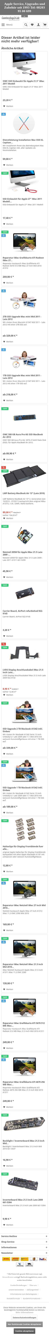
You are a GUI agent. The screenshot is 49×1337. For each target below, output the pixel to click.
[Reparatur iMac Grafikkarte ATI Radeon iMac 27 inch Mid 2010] (24, 241)
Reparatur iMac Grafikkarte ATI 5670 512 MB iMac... (24, 1024)
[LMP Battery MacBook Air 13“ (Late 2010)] (24, 476)
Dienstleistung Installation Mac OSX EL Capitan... (23, 141)
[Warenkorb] (44, 24)
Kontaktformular (13, 1298)
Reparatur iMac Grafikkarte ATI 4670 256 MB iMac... (24, 1083)
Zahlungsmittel (32, 1290)
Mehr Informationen (24, 1312)
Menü (9, 24)
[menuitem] (7, 24)
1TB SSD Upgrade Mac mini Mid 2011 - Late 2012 (22, 376)
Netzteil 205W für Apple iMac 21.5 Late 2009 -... (22, 553)
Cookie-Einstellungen (18, 1285)
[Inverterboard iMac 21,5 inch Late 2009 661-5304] (24, 1183)
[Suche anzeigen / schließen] (25, 24)
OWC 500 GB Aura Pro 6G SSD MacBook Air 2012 (23, 435)
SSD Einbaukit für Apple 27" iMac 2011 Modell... (22, 200)
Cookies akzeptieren (24, 1331)
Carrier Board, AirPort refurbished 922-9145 (23, 612)
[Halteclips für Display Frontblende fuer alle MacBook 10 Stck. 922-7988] (24, 829)
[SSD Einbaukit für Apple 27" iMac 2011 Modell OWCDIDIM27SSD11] (24, 182)
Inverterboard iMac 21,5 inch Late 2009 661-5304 (23, 1201)
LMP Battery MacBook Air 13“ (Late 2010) (24, 493)
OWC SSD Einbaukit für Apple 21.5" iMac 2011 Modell (23, 82)
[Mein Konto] (38, 24)
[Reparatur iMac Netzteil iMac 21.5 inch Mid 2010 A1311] (24, 947)
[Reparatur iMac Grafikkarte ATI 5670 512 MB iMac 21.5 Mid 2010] (24, 1006)
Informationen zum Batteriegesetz (23, 1294)
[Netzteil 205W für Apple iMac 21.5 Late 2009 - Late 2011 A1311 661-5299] (24, 535)
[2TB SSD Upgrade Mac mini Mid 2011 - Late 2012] (24, 299)
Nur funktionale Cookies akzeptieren (24, 1324)
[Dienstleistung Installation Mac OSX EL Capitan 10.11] (24, 123)
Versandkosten (8, 1277)
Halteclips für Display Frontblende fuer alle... (23, 847)
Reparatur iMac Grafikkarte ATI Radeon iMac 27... (23, 259)
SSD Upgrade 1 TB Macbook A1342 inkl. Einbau (23, 788)
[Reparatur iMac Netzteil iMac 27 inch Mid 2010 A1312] (24, 888)
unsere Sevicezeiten (16, 1290)
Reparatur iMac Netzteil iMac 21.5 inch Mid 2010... (23, 965)
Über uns (33, 1285)
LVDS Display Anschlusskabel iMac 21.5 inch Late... (23, 671)
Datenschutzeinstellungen (24, 1317)
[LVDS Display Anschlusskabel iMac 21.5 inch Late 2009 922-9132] (24, 653)
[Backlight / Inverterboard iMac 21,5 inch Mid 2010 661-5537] (24, 1124)
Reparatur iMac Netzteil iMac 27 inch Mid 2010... (24, 906)
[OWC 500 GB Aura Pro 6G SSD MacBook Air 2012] (24, 417)
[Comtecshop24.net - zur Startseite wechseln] (10, 18)
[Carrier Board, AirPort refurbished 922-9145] (24, 594)
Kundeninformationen (31, 1298)
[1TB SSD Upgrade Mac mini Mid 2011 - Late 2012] (24, 358)
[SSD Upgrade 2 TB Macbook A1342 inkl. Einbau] (24, 712)
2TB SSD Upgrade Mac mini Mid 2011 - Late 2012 (22, 317)
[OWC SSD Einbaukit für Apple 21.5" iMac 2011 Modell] (24, 64)
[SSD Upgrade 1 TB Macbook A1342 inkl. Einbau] (24, 770)
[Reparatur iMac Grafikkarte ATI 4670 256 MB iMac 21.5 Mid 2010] (24, 1065)
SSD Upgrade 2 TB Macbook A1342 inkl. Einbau (23, 730)
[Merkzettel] (32, 24)
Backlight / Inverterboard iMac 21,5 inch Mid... (23, 1142)
